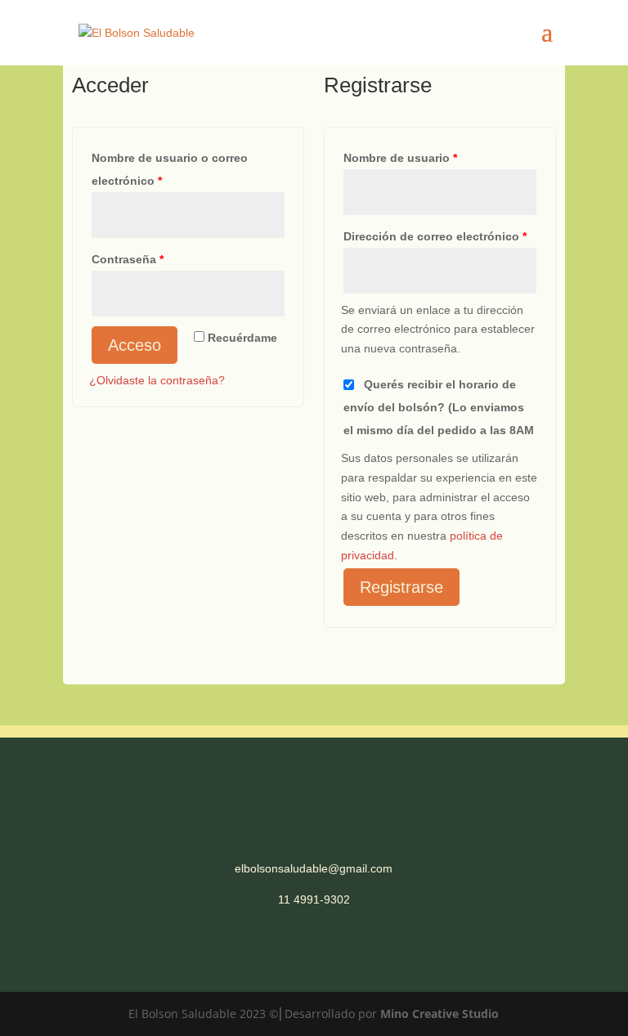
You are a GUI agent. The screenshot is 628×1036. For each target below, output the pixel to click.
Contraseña (128, 259)
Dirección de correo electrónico (435, 236)
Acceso (134, 345)
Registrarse (401, 587)
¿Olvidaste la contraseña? (157, 380)
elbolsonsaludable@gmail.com (313, 868)
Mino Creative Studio (439, 1013)
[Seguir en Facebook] (298, 947)
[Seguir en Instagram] (330, 947)
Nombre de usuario (400, 157)
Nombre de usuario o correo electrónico (170, 169)
